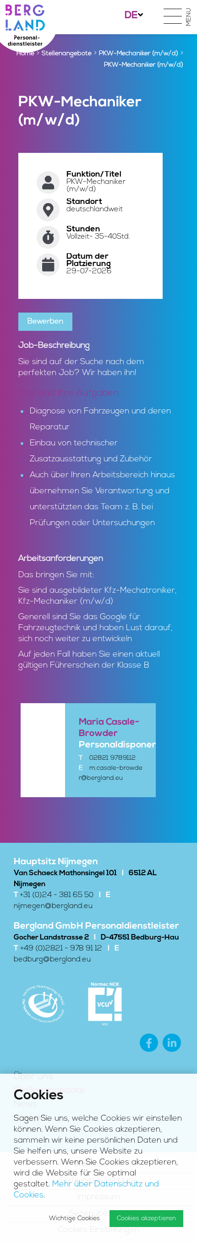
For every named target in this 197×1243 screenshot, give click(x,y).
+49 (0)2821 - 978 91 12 (61, 948)
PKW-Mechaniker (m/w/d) (138, 53)
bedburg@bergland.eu (52, 959)
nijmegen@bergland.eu (53, 906)
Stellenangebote (67, 53)
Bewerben (45, 321)
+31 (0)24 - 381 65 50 (56, 895)
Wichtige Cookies (74, 1218)
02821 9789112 (112, 758)
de (131, 15)
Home (25, 53)
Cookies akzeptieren (146, 1218)
